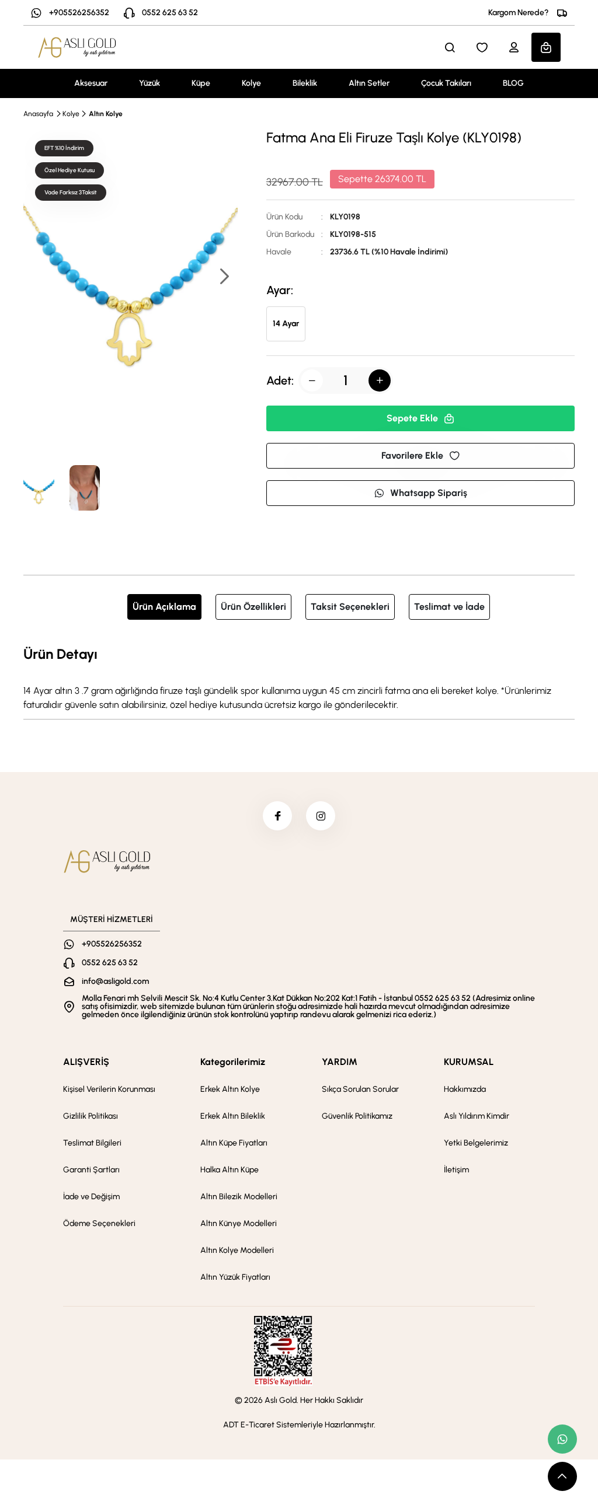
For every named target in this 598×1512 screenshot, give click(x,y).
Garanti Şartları (91, 1170)
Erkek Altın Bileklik (232, 1116)
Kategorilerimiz (232, 1061)
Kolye (251, 83)
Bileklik (305, 83)
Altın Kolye (106, 114)
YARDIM (339, 1061)
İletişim (456, 1170)
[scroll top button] (562, 1476)
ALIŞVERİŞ (86, 1061)
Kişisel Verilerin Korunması (109, 1089)
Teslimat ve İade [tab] (449, 606)
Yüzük (149, 83)
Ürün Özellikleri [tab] (253, 606)
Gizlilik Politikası (90, 1116)
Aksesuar (90, 83)
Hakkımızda (465, 1089)
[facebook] (277, 815)
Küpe (201, 83)
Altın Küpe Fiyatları (233, 1143)
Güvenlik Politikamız (357, 1116)
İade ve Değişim (91, 1197)
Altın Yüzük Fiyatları (235, 1277)
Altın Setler (369, 83)
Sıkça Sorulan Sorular (360, 1089)
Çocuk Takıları (446, 83)
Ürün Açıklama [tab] (164, 606)
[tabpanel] (299, 677)
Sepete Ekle (412, 418)
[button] (224, 277)
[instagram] (320, 815)
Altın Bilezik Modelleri (238, 1197)
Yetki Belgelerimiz (476, 1143)
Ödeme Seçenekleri (99, 1223)
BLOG (513, 83)
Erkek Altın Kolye (230, 1089)
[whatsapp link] (562, 1439)
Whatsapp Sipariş (428, 492)
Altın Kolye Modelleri (237, 1250)
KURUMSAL (468, 1061)
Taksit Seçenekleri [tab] (350, 606)
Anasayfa (38, 114)
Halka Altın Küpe (229, 1170)
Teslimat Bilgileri (92, 1143)
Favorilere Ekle (412, 455)
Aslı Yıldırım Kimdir (476, 1116)
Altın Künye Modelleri (238, 1223)
